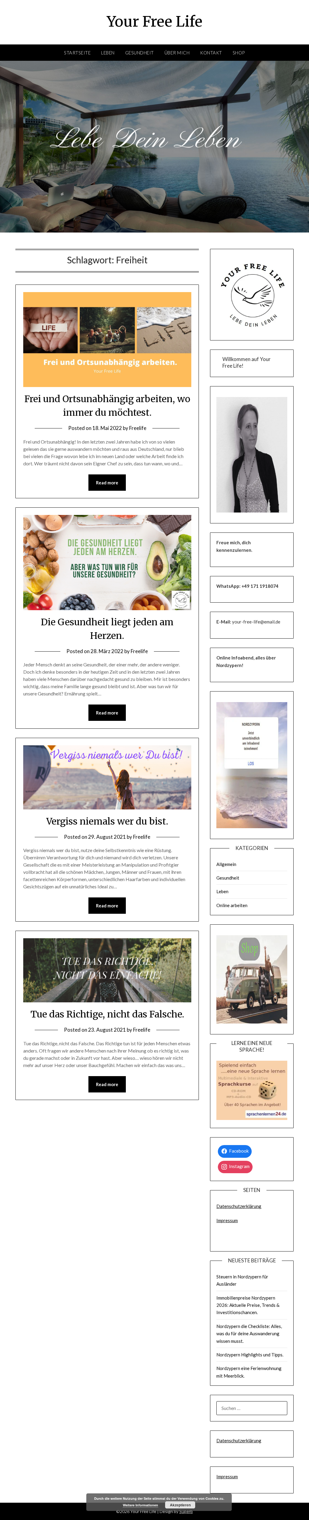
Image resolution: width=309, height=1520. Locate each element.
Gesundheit (139, 52)
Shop (239, 52)
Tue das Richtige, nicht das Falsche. (107, 1014)
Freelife (137, 428)
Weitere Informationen (140, 1505)
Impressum (227, 1220)
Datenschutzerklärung (238, 1206)
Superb (186, 1511)
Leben (108, 52)
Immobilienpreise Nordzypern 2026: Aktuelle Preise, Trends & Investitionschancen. (247, 1305)
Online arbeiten (231, 905)
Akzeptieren (180, 1505)
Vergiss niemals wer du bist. (107, 821)
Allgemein (226, 864)
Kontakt (211, 52)
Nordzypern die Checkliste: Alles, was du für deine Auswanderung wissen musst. (249, 1333)
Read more (107, 482)
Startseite (77, 52)
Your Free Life (154, 21)
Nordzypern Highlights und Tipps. (249, 1354)
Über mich (177, 52)
